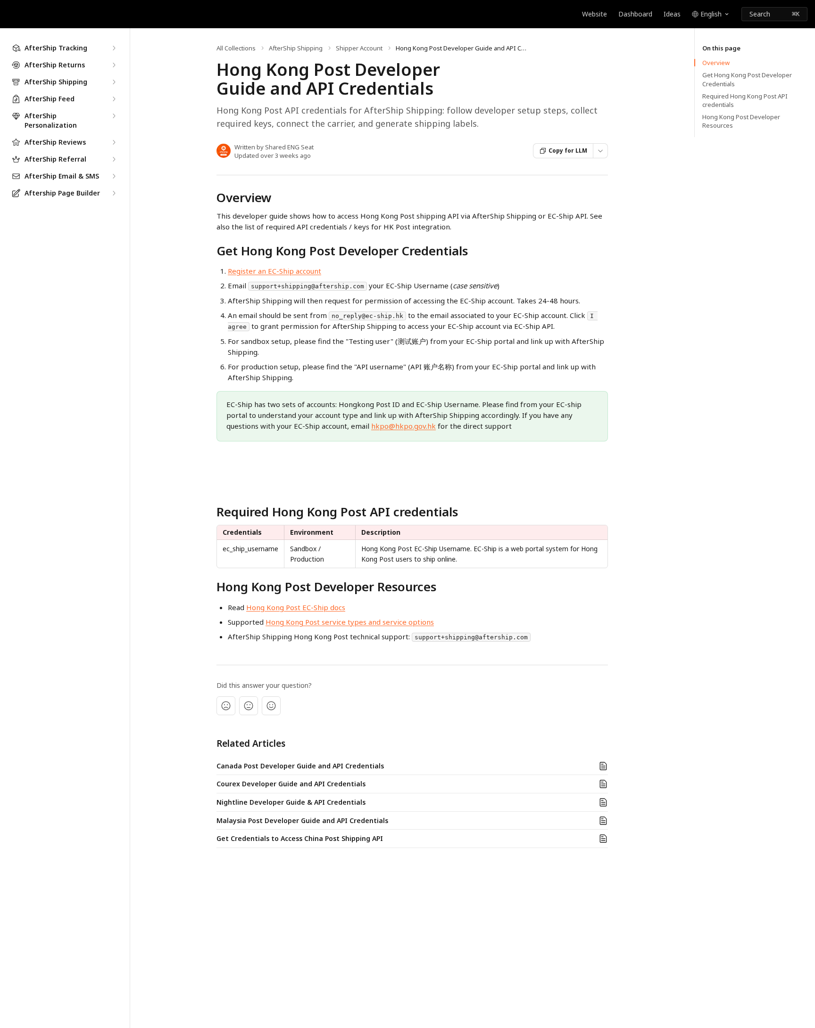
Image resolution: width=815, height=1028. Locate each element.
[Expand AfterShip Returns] (113, 65)
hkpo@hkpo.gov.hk (403, 426)
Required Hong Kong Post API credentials (745, 100)
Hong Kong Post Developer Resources (741, 121)
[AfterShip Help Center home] (9, 14)
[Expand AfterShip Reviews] (113, 142)
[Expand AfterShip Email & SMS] (113, 176)
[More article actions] (600, 150)
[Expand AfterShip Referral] (113, 159)
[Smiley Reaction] (271, 705)
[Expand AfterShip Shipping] (113, 82)
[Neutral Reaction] (248, 705)
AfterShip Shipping (296, 48)
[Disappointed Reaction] (225, 705)
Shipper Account (359, 48)
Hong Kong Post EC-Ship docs (295, 607)
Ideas (672, 13)
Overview (716, 62)
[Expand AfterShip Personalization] (113, 115)
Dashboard (635, 13)
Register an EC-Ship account (274, 271)
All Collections (236, 48)
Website (594, 13)
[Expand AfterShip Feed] (113, 99)
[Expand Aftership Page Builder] (113, 193)
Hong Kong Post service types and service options (350, 622)
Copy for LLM (568, 151)
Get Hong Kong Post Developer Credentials (747, 79)
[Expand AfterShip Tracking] (113, 48)
